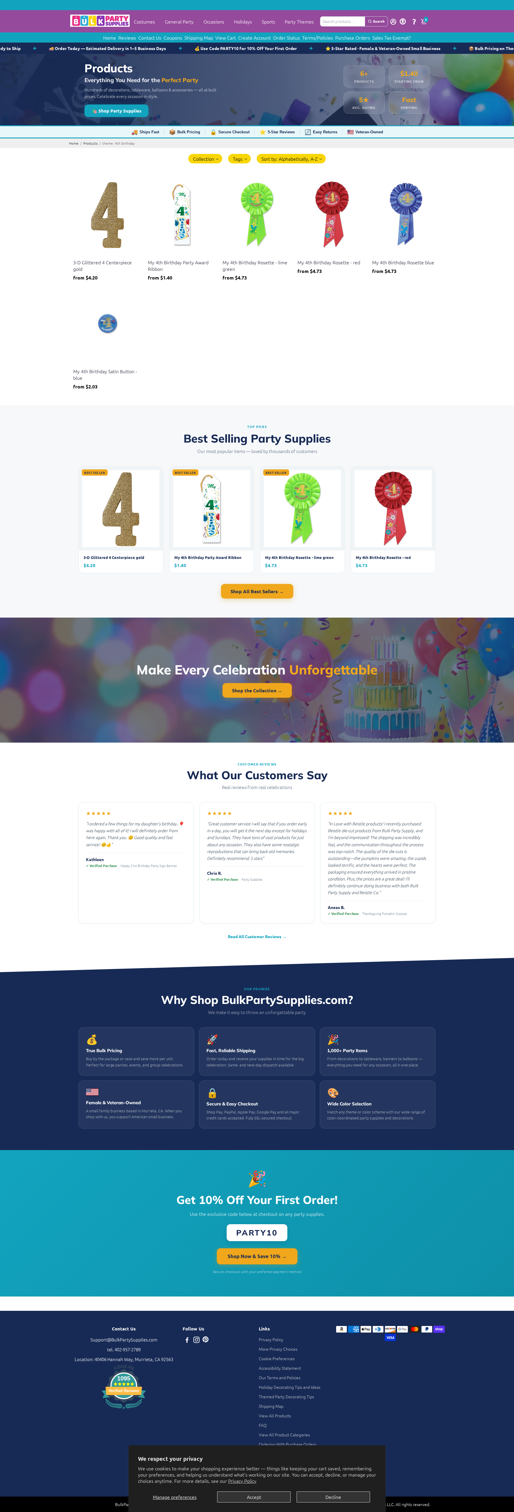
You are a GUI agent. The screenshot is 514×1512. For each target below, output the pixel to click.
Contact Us (149, 37)
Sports (268, 21)
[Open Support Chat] (414, 21)
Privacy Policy (242, 1480)
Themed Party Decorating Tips (286, 1396)
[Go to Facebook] (187, 1340)
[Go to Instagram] (196, 1340)
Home (109, 37)
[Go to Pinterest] (206, 1340)
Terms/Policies (317, 37)
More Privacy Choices (278, 1349)
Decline (333, 1497)
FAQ (263, 1425)
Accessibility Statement (280, 1368)
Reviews (127, 37)
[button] (205, 158)
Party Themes (299, 21)
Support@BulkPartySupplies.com (123, 1339)
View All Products (275, 1416)
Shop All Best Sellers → (257, 591)
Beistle (79, 255)
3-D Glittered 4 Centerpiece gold (102, 265)
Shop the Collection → (257, 690)
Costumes (144, 21)
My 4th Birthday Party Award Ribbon (178, 265)
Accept (254, 1497)
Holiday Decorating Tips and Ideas (289, 1387)
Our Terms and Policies (279, 1377)
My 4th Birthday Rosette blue (403, 262)
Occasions (213, 21)
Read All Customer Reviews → (257, 936)
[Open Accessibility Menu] (402, 21)
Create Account (254, 37)
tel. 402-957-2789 (124, 1349)
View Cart (225, 37)
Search (379, 21)
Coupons (173, 37)
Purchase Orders (352, 37)
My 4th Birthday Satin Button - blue (105, 374)
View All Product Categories (284, 1435)
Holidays (243, 21)
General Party (179, 21)
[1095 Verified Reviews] (123, 1410)
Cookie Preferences (277, 1358)
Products (90, 143)
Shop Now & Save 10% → (257, 1256)
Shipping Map (198, 37)
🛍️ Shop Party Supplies (116, 111)
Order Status (286, 37)
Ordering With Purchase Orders (287, 1444)
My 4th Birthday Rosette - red (328, 262)
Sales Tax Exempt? (391, 37)
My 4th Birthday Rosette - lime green (254, 265)
